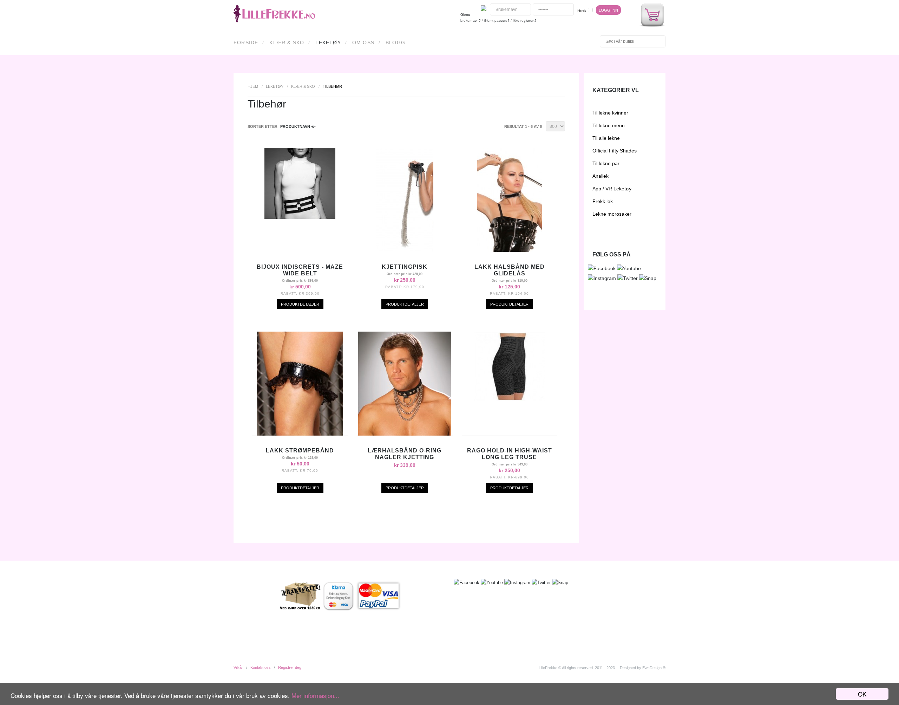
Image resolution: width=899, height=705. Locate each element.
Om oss (363, 42)
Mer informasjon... (315, 695)
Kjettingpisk (404, 267)
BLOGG (395, 42)
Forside (246, 42)
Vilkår (238, 667)
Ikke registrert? (525, 20)
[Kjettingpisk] (404, 250)
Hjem (253, 86)
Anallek (600, 176)
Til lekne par (605, 163)
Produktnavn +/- (298, 126)
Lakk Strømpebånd (300, 450)
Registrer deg (289, 667)
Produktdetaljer (300, 304)
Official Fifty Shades (614, 151)
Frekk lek (602, 201)
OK (862, 694)
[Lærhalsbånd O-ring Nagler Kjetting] (404, 434)
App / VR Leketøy (611, 188)
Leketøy (328, 42)
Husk (581, 11)
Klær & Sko (286, 42)
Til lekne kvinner (610, 113)
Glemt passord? (497, 20)
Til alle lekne (606, 138)
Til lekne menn (608, 125)
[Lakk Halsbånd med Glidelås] (509, 250)
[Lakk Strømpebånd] (300, 434)
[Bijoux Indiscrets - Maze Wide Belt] (299, 217)
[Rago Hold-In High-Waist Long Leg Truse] (509, 399)
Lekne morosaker (611, 214)
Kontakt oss (260, 667)
